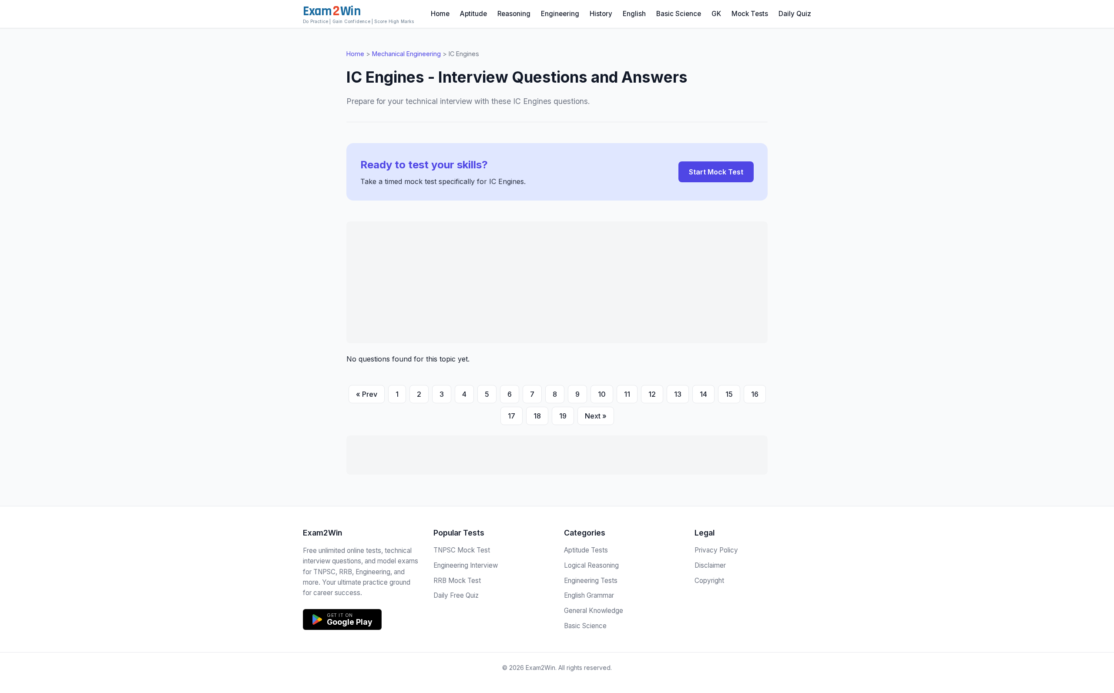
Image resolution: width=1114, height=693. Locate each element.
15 (729, 394)
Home (440, 14)
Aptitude (473, 14)
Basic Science (678, 14)
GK (716, 14)
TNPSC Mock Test (461, 550)
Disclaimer (710, 565)
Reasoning (513, 14)
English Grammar (589, 595)
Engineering (560, 14)
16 (754, 394)
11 (627, 394)
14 (703, 394)
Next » (596, 416)
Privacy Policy (716, 550)
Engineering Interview (465, 565)
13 (677, 394)
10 (602, 394)
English (634, 14)
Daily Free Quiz (456, 595)
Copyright (709, 580)
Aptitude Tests (586, 550)
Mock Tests (749, 14)
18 (537, 416)
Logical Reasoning (591, 565)
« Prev (366, 394)
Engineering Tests (590, 580)
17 (511, 416)
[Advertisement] (557, 282)
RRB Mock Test (457, 580)
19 (563, 416)
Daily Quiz (794, 14)
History (601, 14)
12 (652, 394)
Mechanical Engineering (406, 53)
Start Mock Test (716, 171)
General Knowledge (593, 610)
